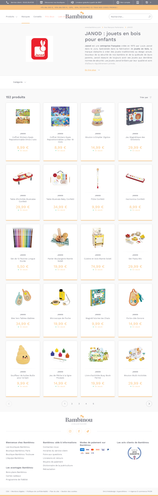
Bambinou (79, 16)
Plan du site (54, 491)
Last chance (64, 16)
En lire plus (90, 70)
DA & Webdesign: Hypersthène (115, 491)
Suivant (149, 404)
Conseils (37, 16)
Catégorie (17, 82)
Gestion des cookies (69, 491)
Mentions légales (18, 491)
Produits (10, 16)
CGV (7, 491)
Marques (25, 16)
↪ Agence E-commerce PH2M (140, 491)
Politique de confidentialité (37, 491)
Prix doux (49, 16)
